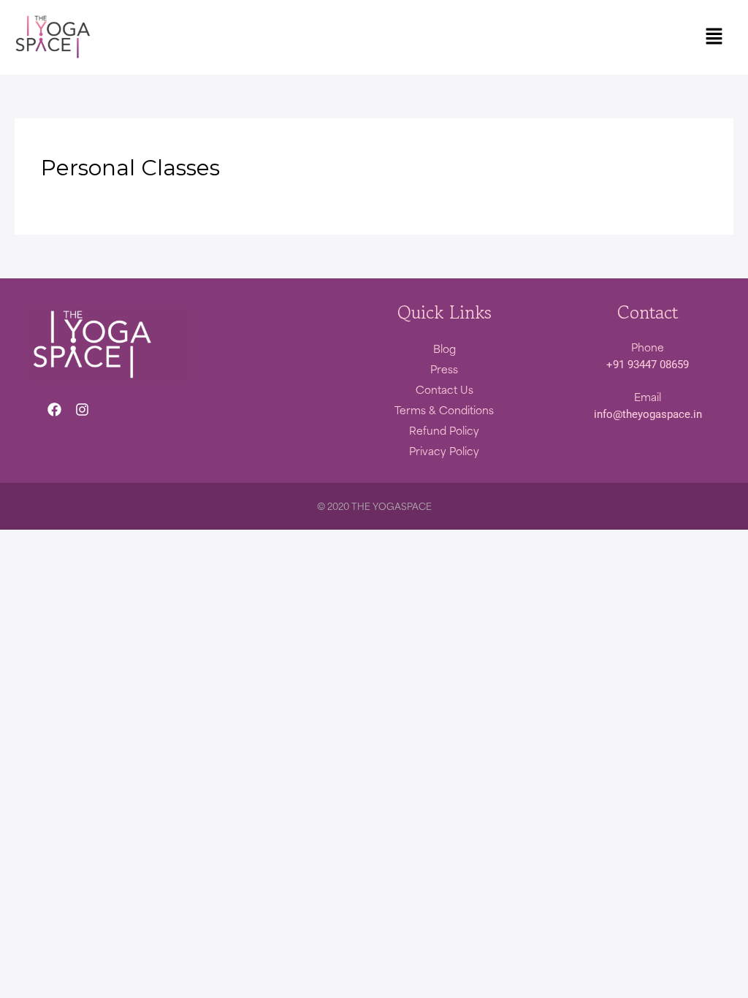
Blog (444, 348)
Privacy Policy (444, 450)
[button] (713, 37)
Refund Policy (444, 430)
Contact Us (444, 389)
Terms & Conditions (444, 409)
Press (444, 369)
